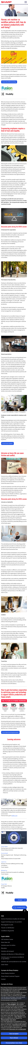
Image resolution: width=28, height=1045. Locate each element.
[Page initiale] (6, 2)
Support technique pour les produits (11, 922)
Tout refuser (14, 1038)
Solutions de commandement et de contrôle (13, 962)
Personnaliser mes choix (14, 1043)
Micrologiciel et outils (7, 925)
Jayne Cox (3, 862)
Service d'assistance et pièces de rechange (13, 919)
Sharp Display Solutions (8, 973)
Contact (3, 979)
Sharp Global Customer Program (10, 976)
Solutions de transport (7, 951)
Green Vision (4, 965)
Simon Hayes (4, 846)
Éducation (4, 948)
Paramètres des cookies (19, 1024)
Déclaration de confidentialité (17, 1029)
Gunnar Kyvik (4, 853)
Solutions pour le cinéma (8, 945)
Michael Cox (4, 870)
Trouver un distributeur (7, 928)
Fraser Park (4, 884)
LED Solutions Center (7, 939)
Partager (20, 900)
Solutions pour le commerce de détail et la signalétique (12, 958)
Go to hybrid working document (10, 732)
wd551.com (14, 815)
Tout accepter (14, 1034)
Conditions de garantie (7, 931)
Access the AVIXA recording (9, 82)
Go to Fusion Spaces (7, 443)
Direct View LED (5, 942)
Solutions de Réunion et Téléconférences (12, 954)
